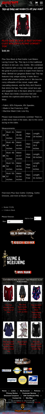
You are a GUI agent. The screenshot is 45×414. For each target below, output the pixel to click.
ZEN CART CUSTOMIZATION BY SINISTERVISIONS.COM (22, 413)
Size (4, 221)
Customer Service (29, 393)
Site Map (29, 398)
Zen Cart (37, 402)
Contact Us (16, 398)
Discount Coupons (11, 395)
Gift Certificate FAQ (31, 395)
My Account (25, 391)
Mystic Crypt (21, 402)
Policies (37, 391)
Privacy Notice (12, 393)
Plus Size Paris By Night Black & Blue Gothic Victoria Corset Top (8, 346)
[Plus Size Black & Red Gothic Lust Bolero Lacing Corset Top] (22, 24)
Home (4, 391)
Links (13, 391)
